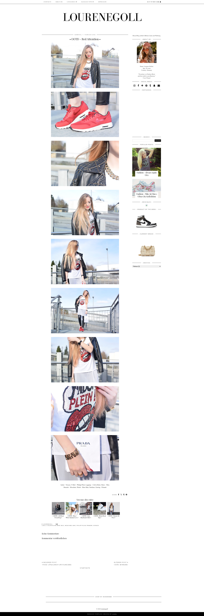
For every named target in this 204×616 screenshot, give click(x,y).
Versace (96, 525)
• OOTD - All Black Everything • (58, 517)
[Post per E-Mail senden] (56, 524)
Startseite (47, 2)
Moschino (68, 525)
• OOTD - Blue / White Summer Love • (72, 517)
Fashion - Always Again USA (147, 173)
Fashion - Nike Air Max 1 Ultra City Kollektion (146, 195)
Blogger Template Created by (102, 614)
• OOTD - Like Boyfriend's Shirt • (86, 517)
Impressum (102, 2)
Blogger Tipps (86, 2)
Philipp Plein (81, 525)
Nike (74, 525)
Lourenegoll (104, 609)
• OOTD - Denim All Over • (113, 517)
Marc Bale (60, 525)
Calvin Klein (51, 525)
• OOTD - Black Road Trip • (100, 517)
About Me (59, 2)
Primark (89, 525)
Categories (71, 2)
